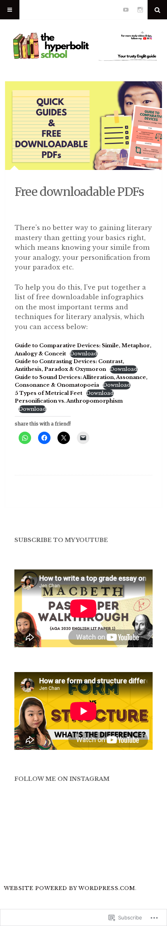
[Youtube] (126, 9)
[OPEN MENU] (9, 9)
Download (83, 354)
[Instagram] (140, 9)
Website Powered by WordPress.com (69, 888)
